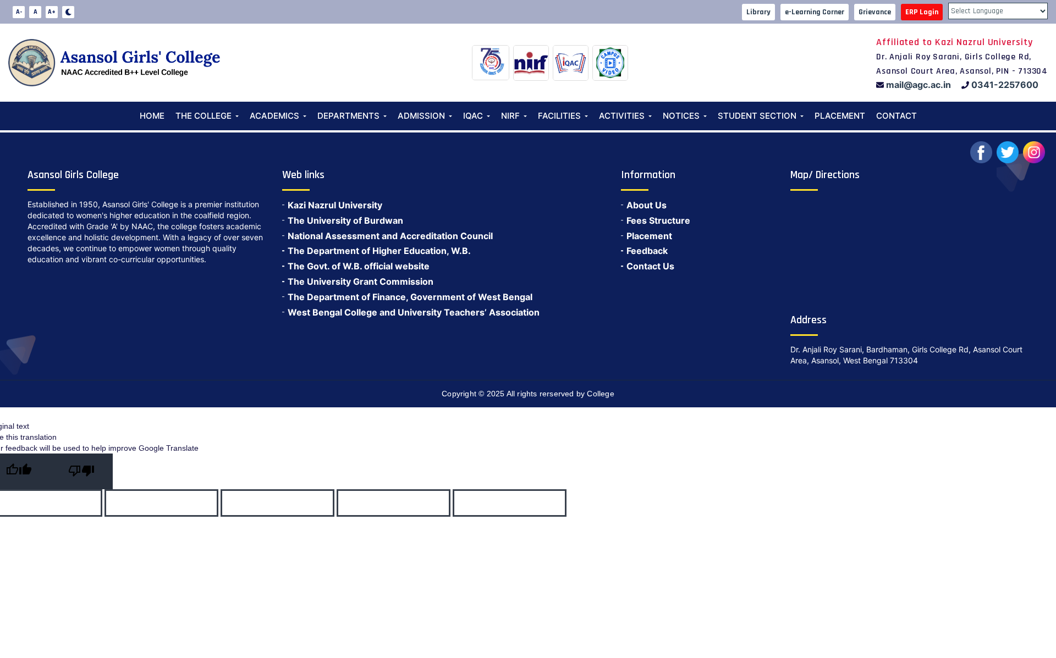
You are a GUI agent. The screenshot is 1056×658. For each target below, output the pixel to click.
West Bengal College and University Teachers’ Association (414, 312)
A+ (52, 12)
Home (152, 115)
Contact (896, 115)
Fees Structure (658, 220)
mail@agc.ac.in (918, 84)
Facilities (559, 115)
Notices (681, 115)
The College (203, 115)
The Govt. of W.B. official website (359, 266)
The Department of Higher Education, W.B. (379, 250)
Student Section (757, 115)
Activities (622, 115)
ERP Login (921, 12)
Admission (421, 115)
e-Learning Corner (814, 12)
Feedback (647, 250)
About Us (646, 205)
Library (758, 12)
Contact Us (650, 266)
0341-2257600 (1004, 84)
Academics (274, 115)
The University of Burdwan (345, 220)
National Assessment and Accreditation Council (390, 235)
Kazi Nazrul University (335, 205)
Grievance (875, 12)
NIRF (510, 115)
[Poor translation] (81, 471)
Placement (840, 115)
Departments (348, 115)
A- (19, 12)
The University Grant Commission (360, 281)
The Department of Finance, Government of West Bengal (410, 296)
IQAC (473, 115)
